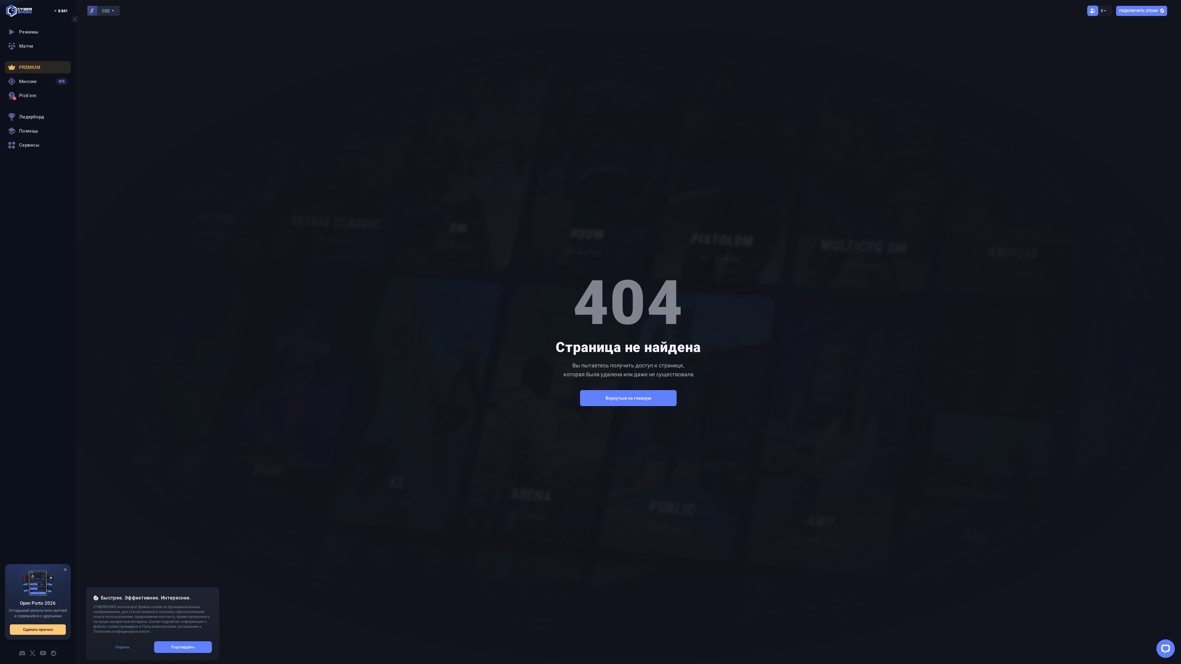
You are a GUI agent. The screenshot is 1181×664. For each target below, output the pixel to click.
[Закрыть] (65, 569)
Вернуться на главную (628, 398)
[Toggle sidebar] (75, 19)
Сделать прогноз (38, 629)
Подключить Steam (1138, 11)
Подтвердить (183, 647)
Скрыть (122, 647)
